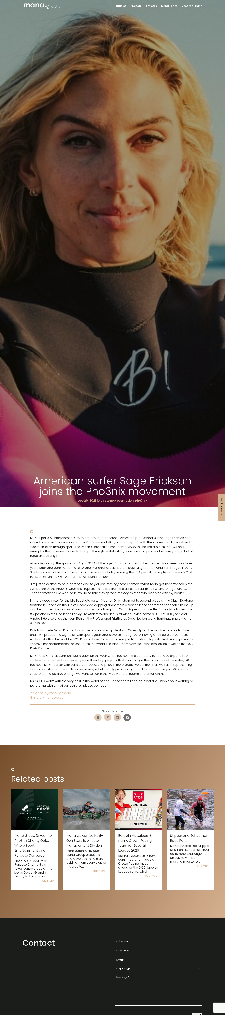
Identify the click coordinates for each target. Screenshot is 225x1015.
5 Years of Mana (191, 6)
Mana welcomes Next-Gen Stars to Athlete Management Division (84, 840)
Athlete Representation (116, 500)
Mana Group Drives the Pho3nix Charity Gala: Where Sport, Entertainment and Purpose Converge (33, 845)
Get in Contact (221, 508)
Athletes (151, 6)
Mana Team (169, 6)
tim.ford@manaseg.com (48, 697)
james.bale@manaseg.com (50, 693)
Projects (136, 6)
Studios (121, 6)
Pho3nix (141, 500)
